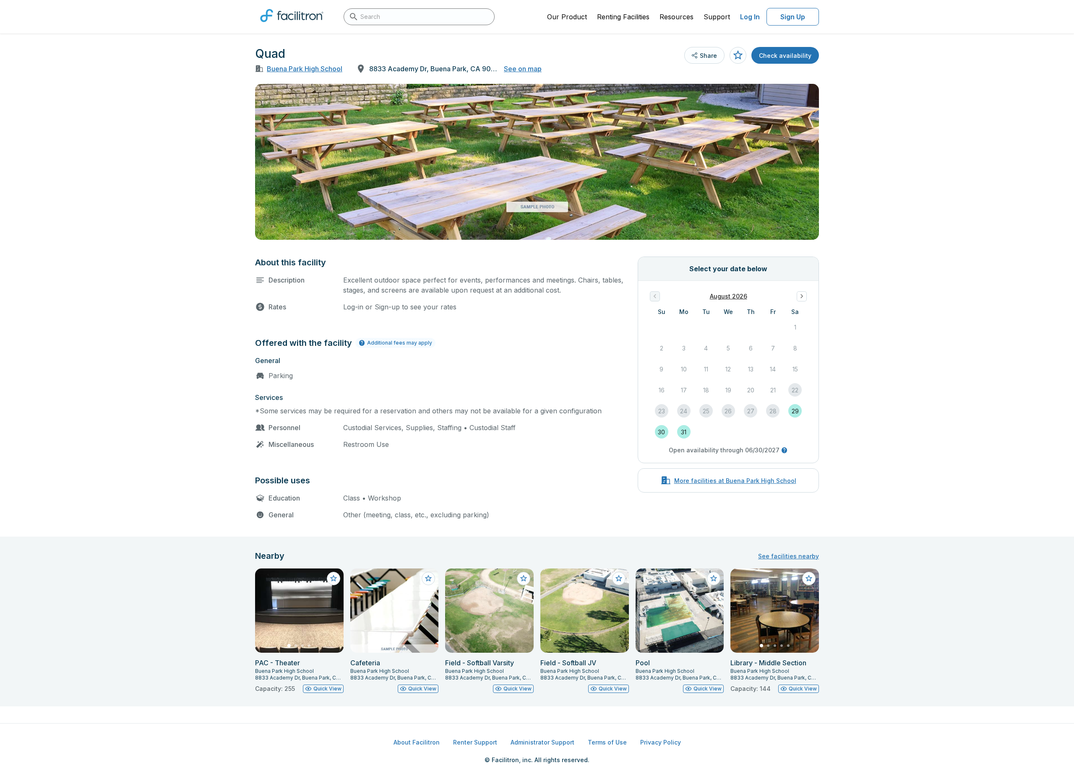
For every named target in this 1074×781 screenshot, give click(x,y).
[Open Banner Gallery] (537, 162)
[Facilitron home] (291, 25)
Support (717, 17)
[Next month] (802, 296)
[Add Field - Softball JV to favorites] (619, 578)
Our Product (567, 17)
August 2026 (728, 296)
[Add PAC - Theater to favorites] (333, 578)
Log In (750, 17)
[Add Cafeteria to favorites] (428, 578)
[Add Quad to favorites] (738, 55)
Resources (676, 17)
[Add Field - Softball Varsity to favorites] (523, 578)
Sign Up (792, 17)
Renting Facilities (623, 17)
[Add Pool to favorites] (713, 578)
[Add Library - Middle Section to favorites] (809, 578)
